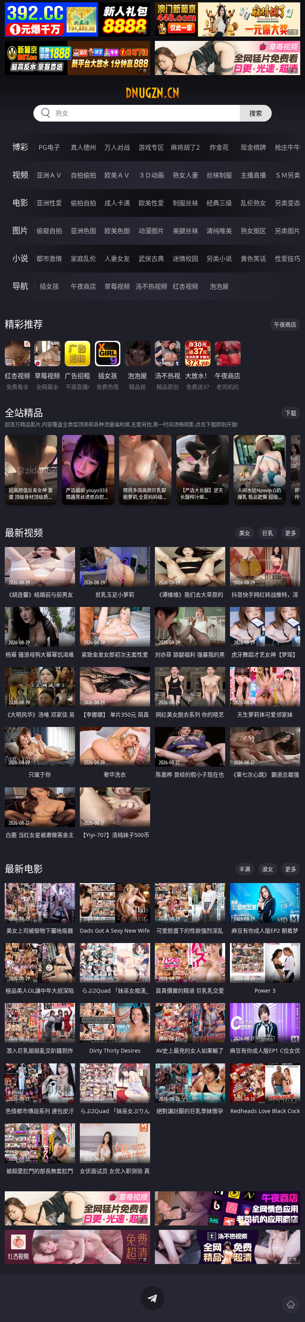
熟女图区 (253, 230)
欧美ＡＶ (117, 175)
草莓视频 (117, 286)
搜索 (255, 113)
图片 (20, 230)
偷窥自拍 (49, 230)
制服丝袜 (185, 203)
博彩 (20, 147)
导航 (20, 286)
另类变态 (287, 203)
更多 (290, 533)
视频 (20, 175)
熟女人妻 (185, 175)
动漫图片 (151, 230)
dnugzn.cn (152, 93)
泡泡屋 (219, 286)
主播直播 (253, 175)
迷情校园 (185, 258)
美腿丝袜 (185, 230)
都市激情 (49, 258)
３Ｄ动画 (151, 175)
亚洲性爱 (49, 203)
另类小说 (219, 258)
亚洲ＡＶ (49, 175)
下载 (290, 413)
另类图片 (287, 230)
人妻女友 (117, 258)
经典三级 (219, 203)
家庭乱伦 (83, 258)
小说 (20, 258)
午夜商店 (83, 286)
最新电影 (24, 868)
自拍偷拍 (83, 175)
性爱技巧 (287, 258)
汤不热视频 (151, 286)
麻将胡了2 (185, 147)
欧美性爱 (151, 203)
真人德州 (83, 147)
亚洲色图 (83, 230)
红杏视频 (185, 286)
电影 (20, 202)
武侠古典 (151, 258)
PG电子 (49, 147)
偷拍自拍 (83, 203)
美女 (244, 533)
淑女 (267, 869)
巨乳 (267, 533)
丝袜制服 (219, 175)
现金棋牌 (253, 147)
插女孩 (49, 286)
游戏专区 (151, 147)
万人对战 (117, 147)
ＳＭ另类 (287, 175)
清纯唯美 (219, 230)
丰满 (244, 869)
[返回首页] (290, 1304)
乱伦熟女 (253, 203)
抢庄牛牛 (287, 147)
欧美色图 (117, 230)
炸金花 (219, 147)
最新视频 (24, 532)
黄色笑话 (253, 258)
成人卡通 (117, 203)
